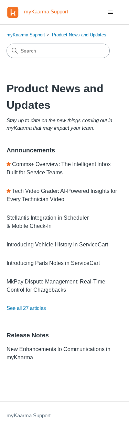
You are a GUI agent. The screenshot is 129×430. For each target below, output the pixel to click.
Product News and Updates (79, 34)
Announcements (31, 150)
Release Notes (28, 335)
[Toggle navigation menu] (110, 12)
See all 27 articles (26, 308)
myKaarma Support (26, 34)
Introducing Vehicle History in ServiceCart (57, 244)
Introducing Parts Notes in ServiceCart (53, 263)
